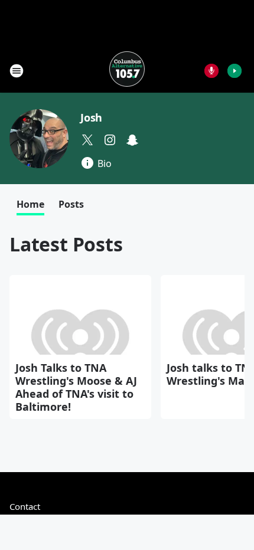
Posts (71, 204)
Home (30, 204)
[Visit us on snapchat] (132, 140)
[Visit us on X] (87, 140)
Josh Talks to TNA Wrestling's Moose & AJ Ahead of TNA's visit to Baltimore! (76, 387)
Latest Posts (66, 244)
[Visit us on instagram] (110, 140)
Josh (91, 117)
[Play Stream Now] (234, 71)
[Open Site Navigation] (16, 71)
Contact (24, 506)
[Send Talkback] (211, 71)
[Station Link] (127, 70)
